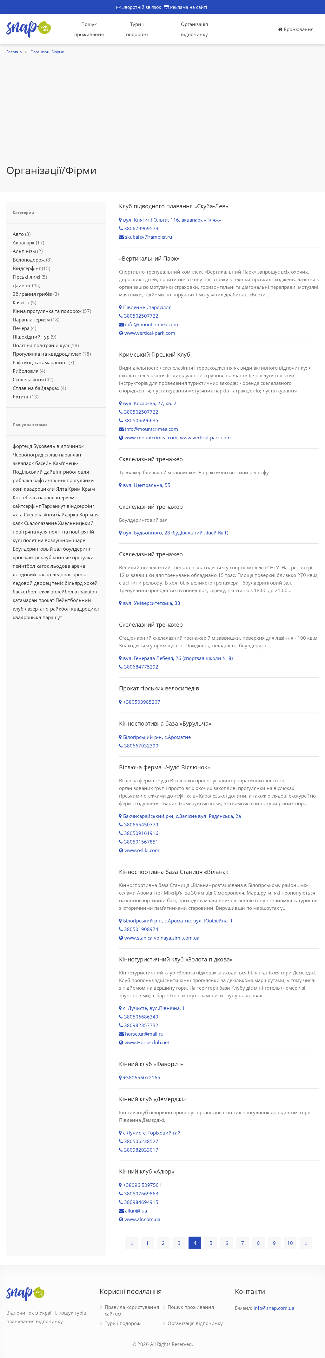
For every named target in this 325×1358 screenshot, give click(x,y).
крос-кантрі (26, 557)
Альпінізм (24, 251)
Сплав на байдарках (36, 388)
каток (42, 566)
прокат (46, 600)
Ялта (61, 489)
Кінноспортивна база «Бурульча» (165, 723)
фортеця (22, 446)
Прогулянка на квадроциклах (47, 354)
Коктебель (25, 497)
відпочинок (70, 446)
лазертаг (34, 608)
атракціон (86, 591)
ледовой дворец (32, 583)
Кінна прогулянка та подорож (47, 311)
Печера (21, 328)
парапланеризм (56, 497)
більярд (74, 583)
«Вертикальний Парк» (149, 258)
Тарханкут (53, 506)
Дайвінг (22, 285)
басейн (43, 463)
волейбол (61, 591)
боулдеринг (77, 549)
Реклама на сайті (188, 7)
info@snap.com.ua (274, 1308)
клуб (46, 557)
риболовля (76, 472)
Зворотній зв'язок (141, 7)
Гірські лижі (26, 277)
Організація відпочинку (194, 29)
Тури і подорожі (137, 29)
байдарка (67, 514)
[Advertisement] (162, 103)
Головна (14, 52)
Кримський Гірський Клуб (154, 354)
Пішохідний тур (31, 336)
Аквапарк (24, 242)
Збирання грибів (32, 294)
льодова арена (67, 566)
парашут (52, 617)
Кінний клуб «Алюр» (146, 1171)
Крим (74, 489)
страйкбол (58, 608)
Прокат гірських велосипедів (159, 688)
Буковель (44, 446)
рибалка (22, 480)
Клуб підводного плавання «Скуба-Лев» (173, 206)
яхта (18, 514)
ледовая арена (69, 574)
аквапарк (23, 463)
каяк (18, 523)
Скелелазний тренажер (151, 459)
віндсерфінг (80, 506)
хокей (91, 583)
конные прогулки (73, 557)
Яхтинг (21, 396)
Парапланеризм (31, 319)
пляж (43, 591)
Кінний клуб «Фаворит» (151, 1064)
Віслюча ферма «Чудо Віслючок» (164, 767)
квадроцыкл (27, 617)
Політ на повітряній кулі (41, 345)
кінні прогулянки (74, 480)
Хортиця (89, 514)
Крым (88, 489)
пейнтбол (24, 566)
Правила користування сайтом (132, 1310)
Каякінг (21, 302)
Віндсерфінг (27, 268)
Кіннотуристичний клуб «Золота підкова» (176, 959)
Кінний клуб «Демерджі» (152, 1099)
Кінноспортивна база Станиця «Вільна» (174, 872)
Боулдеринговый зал (37, 549)
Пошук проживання (89, 29)
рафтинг (43, 480)
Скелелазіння (28, 379)
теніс (57, 583)
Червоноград (28, 454)
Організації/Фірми (47, 52)
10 (290, 1243)
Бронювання (298, 29)
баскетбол (24, 591)
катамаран (25, 600)
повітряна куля (30, 531)
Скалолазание (40, 523)
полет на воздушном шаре (54, 540)
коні (18, 489)
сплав (51, 454)
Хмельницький (76, 523)
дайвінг (53, 472)
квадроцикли (39, 489)
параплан (70, 454)
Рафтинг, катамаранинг (40, 362)
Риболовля (25, 371)
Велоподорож (29, 259)
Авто (18, 234)
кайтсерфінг (27, 506)
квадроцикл (85, 608)
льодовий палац (32, 574)
